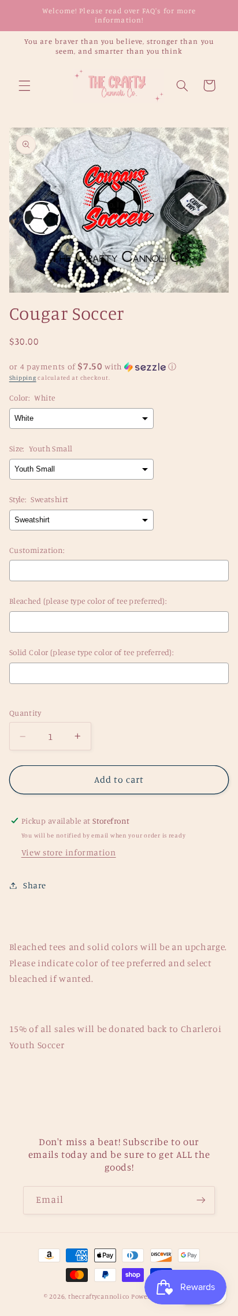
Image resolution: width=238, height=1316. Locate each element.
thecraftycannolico (98, 1296)
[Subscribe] (201, 1200)
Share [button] (34, 885)
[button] (24, 85)
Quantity (25, 712)
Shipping (22, 377)
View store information (68, 852)
